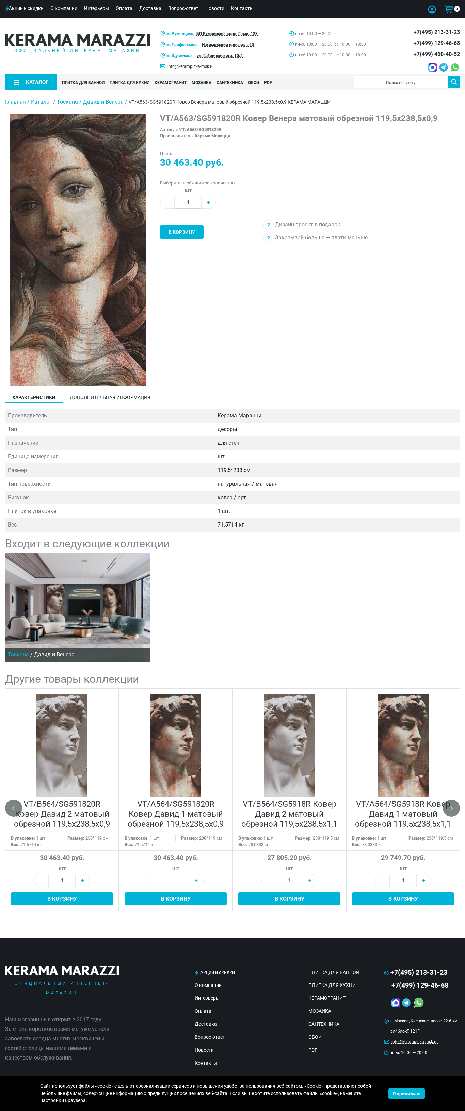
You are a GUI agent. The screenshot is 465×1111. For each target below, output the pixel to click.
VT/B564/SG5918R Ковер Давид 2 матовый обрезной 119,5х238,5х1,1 (289, 814)
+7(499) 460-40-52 (437, 54)
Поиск (454, 82)
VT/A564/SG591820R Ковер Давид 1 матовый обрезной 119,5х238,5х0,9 (176, 814)
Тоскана (68, 102)
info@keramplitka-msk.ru (190, 66)
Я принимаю (406, 1093)
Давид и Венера (104, 102)
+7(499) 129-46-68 (437, 43)
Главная (15, 102)
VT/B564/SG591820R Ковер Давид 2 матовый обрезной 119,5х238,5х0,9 (62, 814)
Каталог (41, 102)
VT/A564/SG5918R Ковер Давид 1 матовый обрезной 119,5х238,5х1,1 (403, 814)
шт (188, 190)
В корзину (182, 232)
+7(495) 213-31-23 (437, 32)
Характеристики (33, 397)
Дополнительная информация (110, 397)
